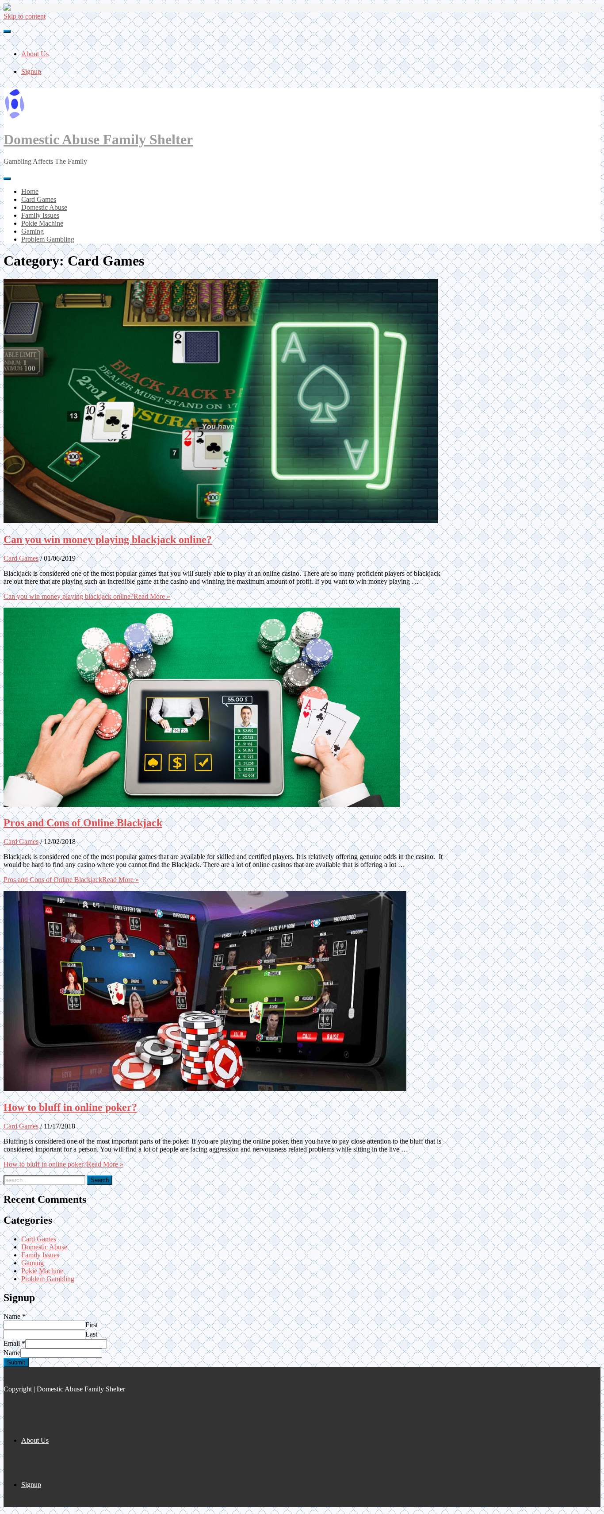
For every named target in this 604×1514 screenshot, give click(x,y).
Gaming (32, 1263)
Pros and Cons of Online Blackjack (83, 822)
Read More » (87, 596)
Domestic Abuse (44, 1247)
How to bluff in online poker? (70, 1107)
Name (15, 1316)
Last (91, 1334)
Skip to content (25, 16)
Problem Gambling (47, 1279)
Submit (16, 1362)
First (91, 1325)
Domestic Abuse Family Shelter (98, 139)
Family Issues (40, 1255)
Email (14, 1343)
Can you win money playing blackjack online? (108, 539)
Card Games (21, 558)
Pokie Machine (42, 1271)
